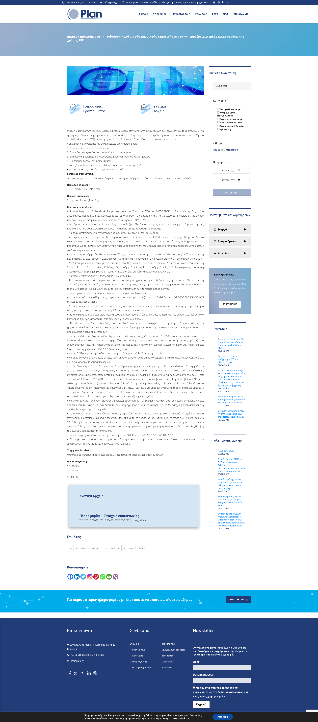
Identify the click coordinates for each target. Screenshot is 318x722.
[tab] (230, 229)
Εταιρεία (134, 644)
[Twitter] (83, 577)
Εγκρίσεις (201, 14)
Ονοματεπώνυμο (203, 674)
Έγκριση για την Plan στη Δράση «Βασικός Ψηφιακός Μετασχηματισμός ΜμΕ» (231, 399)
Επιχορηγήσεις (180, 14)
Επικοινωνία (240, 14)
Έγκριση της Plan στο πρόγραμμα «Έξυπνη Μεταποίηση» (228, 359)
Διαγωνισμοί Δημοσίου (173, 650)
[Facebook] (214, 2)
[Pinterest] (96, 577)
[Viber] (115, 577)
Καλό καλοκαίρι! (226, 450)
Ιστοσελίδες (168, 655)
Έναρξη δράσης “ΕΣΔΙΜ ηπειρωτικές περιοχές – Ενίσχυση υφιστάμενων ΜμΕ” (230, 501)
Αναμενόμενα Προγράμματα (226, 114)
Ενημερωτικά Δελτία (231, 126)
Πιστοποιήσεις (137, 650)
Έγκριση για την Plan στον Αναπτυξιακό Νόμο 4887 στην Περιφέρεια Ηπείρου (231, 413)
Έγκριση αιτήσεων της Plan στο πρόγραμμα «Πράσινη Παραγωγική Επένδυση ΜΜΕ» (231, 343)
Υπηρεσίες (159, 14)
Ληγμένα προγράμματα (232, 119)
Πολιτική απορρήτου (140, 667)
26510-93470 (88, 2)
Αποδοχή (222, 716)
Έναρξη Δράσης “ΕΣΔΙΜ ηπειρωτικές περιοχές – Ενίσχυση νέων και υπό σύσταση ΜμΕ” (230, 484)
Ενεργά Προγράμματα (231, 109)
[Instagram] (219, 2)
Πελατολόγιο (136, 655)
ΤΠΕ (70, 548)
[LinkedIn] (223, 2)
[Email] (109, 577)
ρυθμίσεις (184, 718)
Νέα (225, 14)
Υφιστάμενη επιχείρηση (88, 548)
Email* (197, 661)
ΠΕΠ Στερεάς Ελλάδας (135, 548)
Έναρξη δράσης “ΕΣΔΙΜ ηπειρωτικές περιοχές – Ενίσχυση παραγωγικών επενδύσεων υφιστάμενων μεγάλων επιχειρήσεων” (231, 519)
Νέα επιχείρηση (112, 548)
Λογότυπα (167, 661)
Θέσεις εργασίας (138, 661)
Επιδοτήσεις (168, 644)
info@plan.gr (110, 2)
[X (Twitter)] (228, 2)
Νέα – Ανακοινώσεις (230, 122)
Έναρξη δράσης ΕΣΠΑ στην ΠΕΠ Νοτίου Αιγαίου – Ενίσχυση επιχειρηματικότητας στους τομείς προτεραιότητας (232, 465)
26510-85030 (73, 2)
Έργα (215, 14)
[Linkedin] (77, 577)
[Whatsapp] (103, 577)
